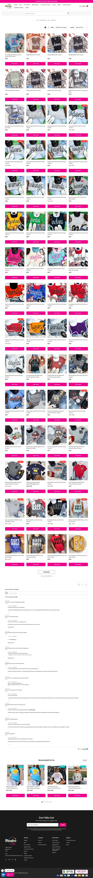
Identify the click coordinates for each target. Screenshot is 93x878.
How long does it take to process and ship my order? (15, 704)
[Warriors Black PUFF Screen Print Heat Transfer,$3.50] (14, 185)
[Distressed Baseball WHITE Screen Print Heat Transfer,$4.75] (36, 544)
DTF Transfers (27, 844)
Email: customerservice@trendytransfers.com (14, 854)
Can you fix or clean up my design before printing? (15, 602)
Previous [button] (19, 1)
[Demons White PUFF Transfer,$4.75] (57, 43)
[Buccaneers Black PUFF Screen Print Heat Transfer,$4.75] (78, 185)
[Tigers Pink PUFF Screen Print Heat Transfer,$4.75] (57, 257)
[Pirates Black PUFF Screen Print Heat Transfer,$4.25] (57, 328)
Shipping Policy (55, 844)
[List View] (48, 27)
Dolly (25, 842)
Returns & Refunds (56, 847)
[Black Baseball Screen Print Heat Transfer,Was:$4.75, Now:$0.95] (57, 508)
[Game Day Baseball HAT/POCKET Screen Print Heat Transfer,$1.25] (78, 470)
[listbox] (81, 27)
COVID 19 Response (42, 844)
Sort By (72, 27)
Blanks (25, 853)
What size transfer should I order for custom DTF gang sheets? (17, 648)
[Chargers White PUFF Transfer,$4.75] (36, 78)
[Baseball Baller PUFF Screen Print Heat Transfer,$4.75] (78, 363)
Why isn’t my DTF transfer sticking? (11, 616)
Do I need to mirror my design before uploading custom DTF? (17, 678)
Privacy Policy (55, 840)
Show (52, 27)
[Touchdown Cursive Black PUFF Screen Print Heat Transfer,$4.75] (78, 257)
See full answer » (11, 627)
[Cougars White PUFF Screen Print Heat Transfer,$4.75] (57, 114)
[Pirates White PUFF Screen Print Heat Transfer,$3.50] (36, 221)
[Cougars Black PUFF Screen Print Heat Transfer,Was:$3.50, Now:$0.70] (78, 150)
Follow (6, 603)
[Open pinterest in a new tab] (15, 860)
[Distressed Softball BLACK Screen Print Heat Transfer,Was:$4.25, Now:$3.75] (78, 508)
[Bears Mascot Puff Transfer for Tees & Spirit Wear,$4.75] (14, 114)
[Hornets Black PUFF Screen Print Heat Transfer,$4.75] (14, 292)
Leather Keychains (28, 855)
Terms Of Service (56, 842)
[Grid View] (45, 27)
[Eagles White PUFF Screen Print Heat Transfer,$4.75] (36, 292)
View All (85, 760)
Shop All (25, 840)
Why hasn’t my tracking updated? (11, 719)
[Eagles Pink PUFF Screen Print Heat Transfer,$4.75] (36, 257)
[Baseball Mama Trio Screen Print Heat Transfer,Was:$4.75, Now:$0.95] (57, 470)
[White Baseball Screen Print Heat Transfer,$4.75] (36, 508)
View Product (15, 63)
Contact (68, 842)
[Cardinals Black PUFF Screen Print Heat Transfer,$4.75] (57, 292)
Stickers (25, 860)
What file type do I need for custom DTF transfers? (14, 663)
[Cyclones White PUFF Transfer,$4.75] (14, 78)
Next (86, 584)
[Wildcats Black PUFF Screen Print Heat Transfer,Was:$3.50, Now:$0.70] (14, 328)
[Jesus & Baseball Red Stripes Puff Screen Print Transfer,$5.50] (14, 43)
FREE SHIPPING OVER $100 (46, 1)
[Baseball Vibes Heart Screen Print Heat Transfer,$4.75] (14, 399)
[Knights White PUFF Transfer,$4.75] (36, 43)
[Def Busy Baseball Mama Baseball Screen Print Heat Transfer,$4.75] (57, 399)
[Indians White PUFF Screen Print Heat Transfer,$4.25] (57, 221)
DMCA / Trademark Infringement (56, 849)
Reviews (54, 852)
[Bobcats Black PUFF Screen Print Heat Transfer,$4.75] (14, 257)
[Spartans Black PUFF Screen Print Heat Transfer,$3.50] (14, 221)
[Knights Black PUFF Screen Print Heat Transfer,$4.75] (57, 150)
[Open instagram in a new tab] (9, 860)
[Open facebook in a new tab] (6, 860)
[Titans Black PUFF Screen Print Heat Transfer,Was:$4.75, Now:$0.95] (14, 150)
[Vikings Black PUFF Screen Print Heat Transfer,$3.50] (36, 185)
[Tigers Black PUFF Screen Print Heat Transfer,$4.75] (36, 328)
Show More (46, 572)
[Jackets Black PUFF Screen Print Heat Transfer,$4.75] (36, 150)
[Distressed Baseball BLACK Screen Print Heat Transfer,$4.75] (57, 544)
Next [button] (73, 1)
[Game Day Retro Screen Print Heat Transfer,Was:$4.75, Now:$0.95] (78, 399)
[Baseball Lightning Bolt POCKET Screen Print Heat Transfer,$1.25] (78, 435)
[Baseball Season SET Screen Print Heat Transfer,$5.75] (57, 435)
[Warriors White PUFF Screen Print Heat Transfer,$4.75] (36, 114)
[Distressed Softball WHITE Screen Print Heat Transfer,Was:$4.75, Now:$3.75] (14, 544)
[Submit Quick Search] (68, 13)
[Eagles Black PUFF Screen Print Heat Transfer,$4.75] (14, 363)
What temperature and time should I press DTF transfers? (16, 632)
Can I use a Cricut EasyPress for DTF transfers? (13, 690)
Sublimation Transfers (28, 857)
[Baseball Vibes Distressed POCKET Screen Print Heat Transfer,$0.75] (57, 363)
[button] (8, 613)
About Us (40, 840)
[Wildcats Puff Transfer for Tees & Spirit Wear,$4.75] (78, 78)
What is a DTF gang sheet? (10, 733)
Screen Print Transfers (29, 849)
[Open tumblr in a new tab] (12, 860)
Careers (39, 842)
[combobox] (46, 13)
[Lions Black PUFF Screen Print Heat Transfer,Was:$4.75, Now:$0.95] (78, 114)
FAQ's (67, 844)
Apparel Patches (27, 847)
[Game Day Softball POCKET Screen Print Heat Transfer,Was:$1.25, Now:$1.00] (14, 508)
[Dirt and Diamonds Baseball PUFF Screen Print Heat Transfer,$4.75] (36, 363)
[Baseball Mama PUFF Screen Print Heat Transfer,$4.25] (36, 399)
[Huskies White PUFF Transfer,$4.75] (57, 78)
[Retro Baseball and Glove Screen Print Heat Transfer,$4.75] (78, 544)
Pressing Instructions (71, 840)
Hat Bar (25, 851)
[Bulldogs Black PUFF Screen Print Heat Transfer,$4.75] (78, 292)
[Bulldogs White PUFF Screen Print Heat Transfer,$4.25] (78, 221)
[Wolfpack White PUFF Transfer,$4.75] (78, 43)
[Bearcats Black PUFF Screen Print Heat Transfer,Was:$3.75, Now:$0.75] (57, 185)
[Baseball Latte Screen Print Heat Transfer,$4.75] (14, 435)
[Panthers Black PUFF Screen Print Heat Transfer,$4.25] (78, 328)
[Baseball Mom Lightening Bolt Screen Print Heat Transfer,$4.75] (36, 435)
